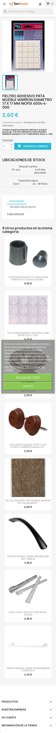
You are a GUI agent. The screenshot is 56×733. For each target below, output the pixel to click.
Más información (14, 366)
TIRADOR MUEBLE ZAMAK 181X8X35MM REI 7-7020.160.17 (28, 669)
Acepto (28, 386)
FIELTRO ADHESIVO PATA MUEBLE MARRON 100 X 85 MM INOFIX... (28, 501)
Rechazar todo (28, 377)
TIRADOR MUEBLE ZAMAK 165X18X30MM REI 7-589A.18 (28, 557)
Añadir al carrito (33, 146)
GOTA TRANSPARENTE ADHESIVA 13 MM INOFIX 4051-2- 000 (28, 334)
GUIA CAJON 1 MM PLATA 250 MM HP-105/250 (28, 613)
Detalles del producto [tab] (23, 206)
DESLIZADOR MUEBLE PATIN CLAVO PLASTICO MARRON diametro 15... (28, 445)
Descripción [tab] (16, 201)
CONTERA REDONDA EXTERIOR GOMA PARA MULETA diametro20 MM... (28, 278)
